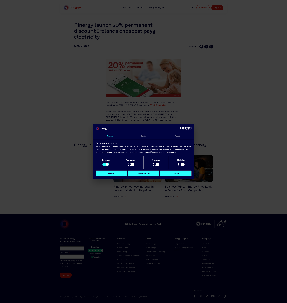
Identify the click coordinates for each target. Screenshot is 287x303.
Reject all (111, 173)
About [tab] (177, 136)
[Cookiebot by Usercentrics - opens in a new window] (181, 128)
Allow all (175, 173)
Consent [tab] (110, 136)
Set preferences (143, 173)
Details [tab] (143, 136)
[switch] (131, 164)
